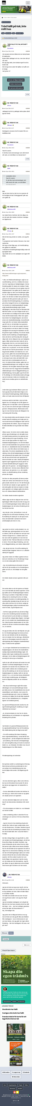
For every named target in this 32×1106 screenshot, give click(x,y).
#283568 (28, 128)
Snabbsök (14, 1001)
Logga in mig (16, 1072)
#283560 (28, 108)
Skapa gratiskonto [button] (7, 1001)
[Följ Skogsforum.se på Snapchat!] (17, 1092)
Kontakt (20, 1088)
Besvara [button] (5, 933)
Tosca (9, 105)
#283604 (28, 212)
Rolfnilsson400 (11, 209)
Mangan (10, 125)
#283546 (28, 51)
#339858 (28, 880)
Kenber (10, 877)
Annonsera (12, 1088)
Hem (5, 1085)
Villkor (26, 1085)
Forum (5, 17)
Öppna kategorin (14, 17)
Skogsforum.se (6, 1095)
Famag (9, 231)
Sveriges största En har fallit (13, 1013)
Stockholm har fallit (10, 1009)
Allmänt (9, 17)
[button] (16, 38)
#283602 (28, 171)
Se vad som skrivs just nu (16, 88)
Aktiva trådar (16, 1076)
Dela (11, 933)
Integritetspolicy (12, 1085)
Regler (20, 1085)
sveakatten (10, 48)
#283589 (28, 147)
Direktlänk (6, 939)
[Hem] (2, 17)
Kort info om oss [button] (21, 1001)
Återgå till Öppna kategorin (9, 950)
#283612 (28, 270)
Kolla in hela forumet (15, 84)
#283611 (28, 234)
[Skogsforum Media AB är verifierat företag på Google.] (28, 1095)
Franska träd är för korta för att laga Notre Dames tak (14, 1018)
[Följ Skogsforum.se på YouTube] (14, 1092)
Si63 (9, 168)
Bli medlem (6, 1072)
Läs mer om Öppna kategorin (16, 80)
